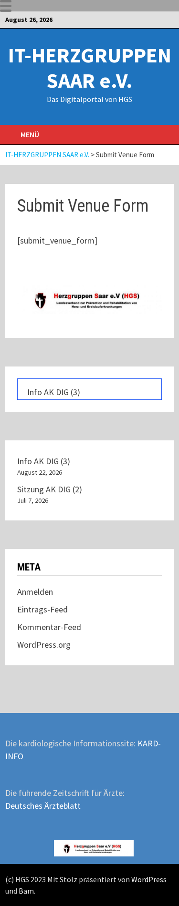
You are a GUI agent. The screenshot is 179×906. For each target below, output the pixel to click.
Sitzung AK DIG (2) (49, 489)
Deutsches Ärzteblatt (43, 805)
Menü (30, 134)
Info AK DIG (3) (53, 392)
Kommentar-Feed (49, 626)
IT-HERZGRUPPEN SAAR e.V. (89, 67)
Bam (26, 891)
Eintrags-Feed (42, 609)
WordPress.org (44, 644)
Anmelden (35, 591)
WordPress (149, 879)
